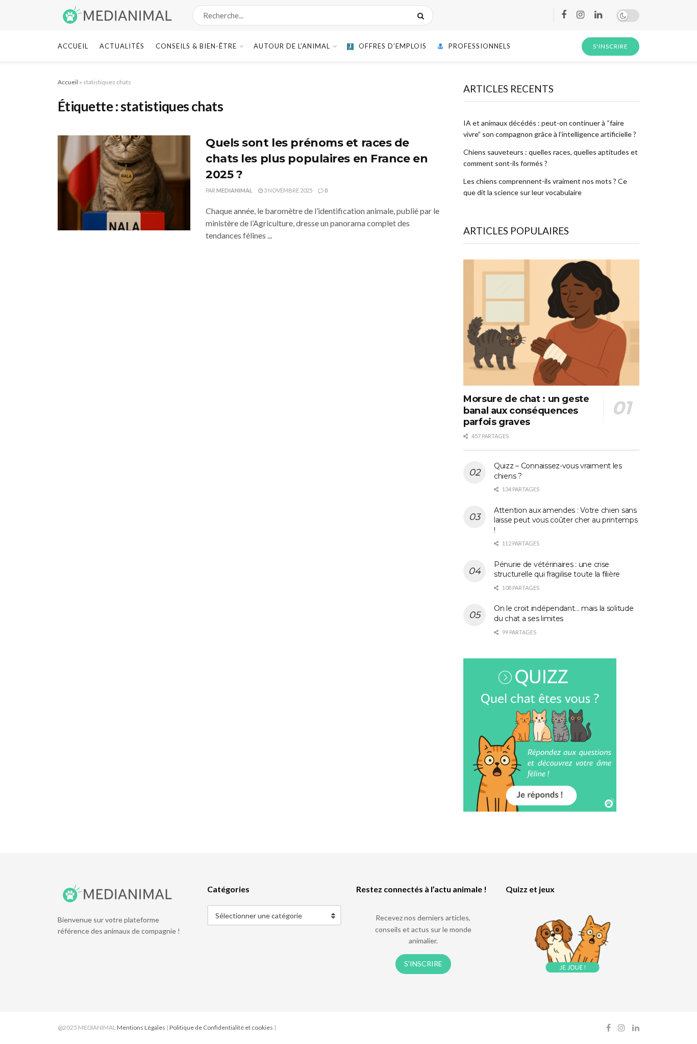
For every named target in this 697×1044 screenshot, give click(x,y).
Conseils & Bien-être (196, 46)
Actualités (121, 46)
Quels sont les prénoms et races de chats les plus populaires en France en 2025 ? (317, 158)
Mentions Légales (141, 1027)
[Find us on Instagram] (580, 15)
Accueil (73, 46)
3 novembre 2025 (287, 190)
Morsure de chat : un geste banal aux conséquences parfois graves (526, 410)
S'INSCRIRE (610, 46)
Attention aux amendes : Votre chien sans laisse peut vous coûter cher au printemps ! (566, 520)
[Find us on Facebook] (563, 15)
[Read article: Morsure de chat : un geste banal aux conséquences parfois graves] (551, 322)
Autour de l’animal (292, 46)
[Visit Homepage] (116, 15)
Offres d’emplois (393, 46)
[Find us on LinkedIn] (598, 15)
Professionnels (480, 46)
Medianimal (234, 190)
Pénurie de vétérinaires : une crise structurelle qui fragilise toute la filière (557, 569)
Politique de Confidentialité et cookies (221, 1027)
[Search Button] (422, 15)
